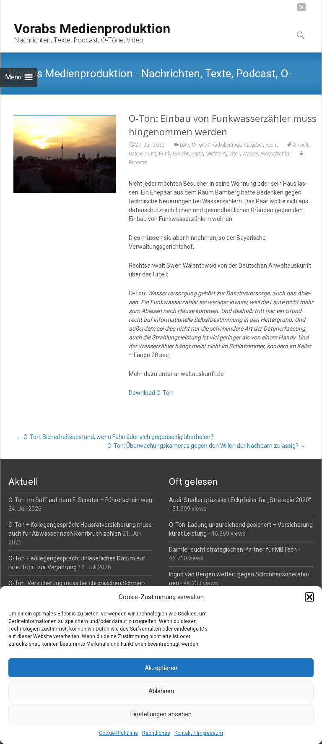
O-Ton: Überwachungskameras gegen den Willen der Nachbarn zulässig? (206, 445)
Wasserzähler (275, 154)
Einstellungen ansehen (161, 714)
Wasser (250, 154)
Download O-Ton (151, 392)
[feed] (301, 10)
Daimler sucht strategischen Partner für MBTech (233, 549)
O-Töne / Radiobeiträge (216, 145)
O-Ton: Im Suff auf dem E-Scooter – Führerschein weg (80, 500)
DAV (184, 145)
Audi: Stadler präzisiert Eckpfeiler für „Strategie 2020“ (240, 500)
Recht (271, 145)
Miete (197, 154)
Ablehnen (161, 691)
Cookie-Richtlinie (118, 733)
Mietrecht (215, 154)
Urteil (234, 154)
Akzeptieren (161, 668)
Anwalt (301, 145)
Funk (164, 154)
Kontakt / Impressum (198, 733)
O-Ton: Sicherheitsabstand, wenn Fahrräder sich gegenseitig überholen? (114, 437)
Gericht (181, 154)
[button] (309, 597)
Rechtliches (156, 733)
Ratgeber (253, 145)
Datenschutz (142, 154)
